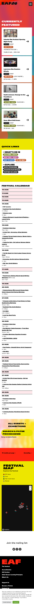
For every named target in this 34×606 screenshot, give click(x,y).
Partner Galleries (10, 172)
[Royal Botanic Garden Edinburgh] (20, 505)
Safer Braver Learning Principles (12, 574)
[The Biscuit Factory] (22, 504)
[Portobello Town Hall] (27, 506)
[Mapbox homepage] (5, 530)
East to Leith (9, 160)
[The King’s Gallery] (23, 506)
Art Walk (6, 311)
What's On (5, 577)
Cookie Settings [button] (7, 602)
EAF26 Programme (10, 167)
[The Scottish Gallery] (21, 506)
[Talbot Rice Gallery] (22, 507)
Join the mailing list (17, 543)
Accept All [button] (16, 602)
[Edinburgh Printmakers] (20, 508)
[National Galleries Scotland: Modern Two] (19, 507)
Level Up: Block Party (9, 315)
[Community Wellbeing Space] (16, 511)
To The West (20, 160)
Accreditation (6, 569)
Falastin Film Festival (12, 169)
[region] (17, 508)
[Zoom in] (30, 487)
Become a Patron (7, 585)
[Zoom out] (30, 489)
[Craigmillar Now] (27, 509)
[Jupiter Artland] (7, 512)
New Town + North (10, 157)
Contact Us (5, 588)
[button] (16, 511)
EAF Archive (6, 572)
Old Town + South (10, 154)
